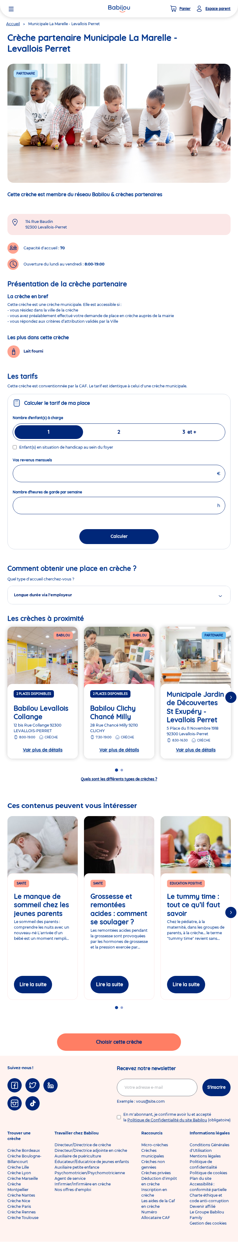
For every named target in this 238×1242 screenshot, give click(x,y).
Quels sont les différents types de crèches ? (119, 779)
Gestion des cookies (208, 1223)
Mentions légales (205, 1156)
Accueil (13, 23)
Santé (21, 883)
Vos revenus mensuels (44, 460)
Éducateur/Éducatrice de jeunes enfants (92, 1161)
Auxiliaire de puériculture (78, 1156)
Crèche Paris (19, 1206)
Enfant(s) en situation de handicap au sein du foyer (66, 447)
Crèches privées (156, 1172)
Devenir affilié (202, 1206)
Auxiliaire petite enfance (77, 1167)
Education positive (186, 883)
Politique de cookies (208, 1172)
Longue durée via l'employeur (43, 595)
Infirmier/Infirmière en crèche (83, 1184)
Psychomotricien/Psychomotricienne (90, 1172)
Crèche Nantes (21, 1195)
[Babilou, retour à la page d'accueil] (119, 8)
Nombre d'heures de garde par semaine (59, 492)
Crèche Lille (18, 1167)
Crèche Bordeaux (23, 1150)
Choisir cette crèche (119, 1042)
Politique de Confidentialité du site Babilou (167, 1120)
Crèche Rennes (21, 1212)
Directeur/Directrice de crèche (83, 1145)
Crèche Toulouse (22, 1217)
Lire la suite (33, 984)
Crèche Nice (18, 1200)
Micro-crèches (154, 1145)
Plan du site (200, 1178)
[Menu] (11, 8)
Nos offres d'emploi (73, 1189)
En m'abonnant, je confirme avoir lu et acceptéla (177, 1117)
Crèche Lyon (19, 1172)
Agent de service (70, 1178)
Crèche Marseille (22, 1178)
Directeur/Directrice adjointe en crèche (91, 1150)
